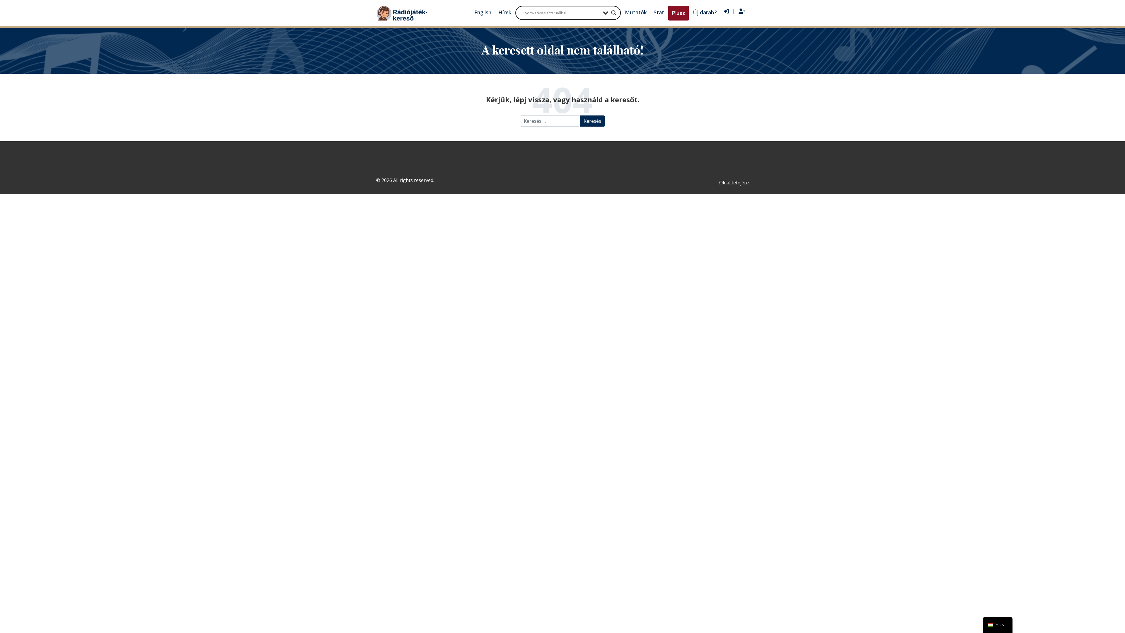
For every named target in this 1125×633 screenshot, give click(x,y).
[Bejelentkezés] (726, 11)
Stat (659, 12)
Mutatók (636, 12)
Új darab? (705, 12)
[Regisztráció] (742, 11)
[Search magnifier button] (614, 13)
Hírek (504, 12)
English (482, 12)
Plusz (678, 13)
